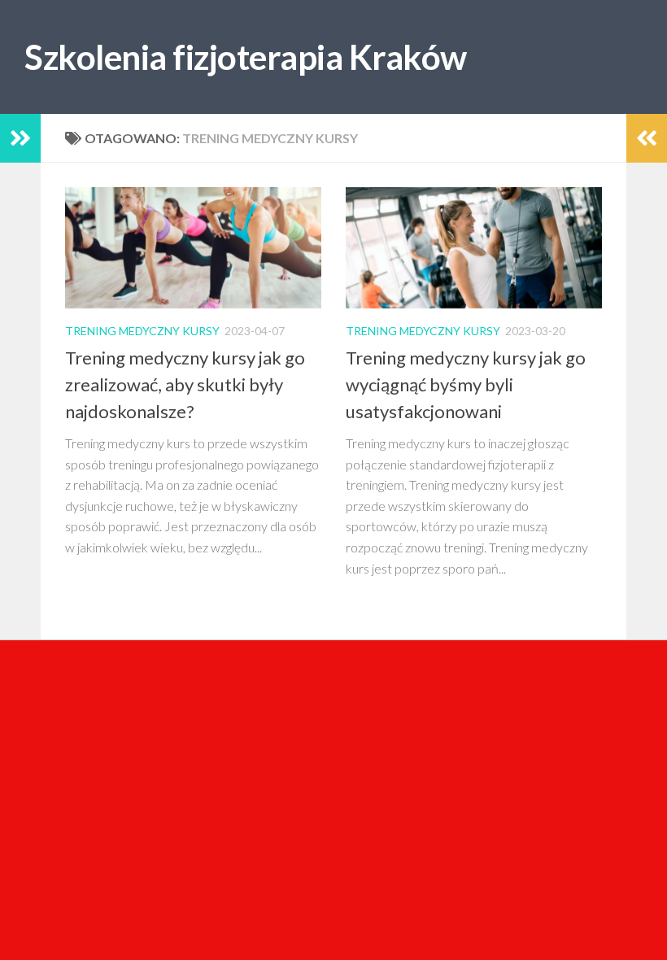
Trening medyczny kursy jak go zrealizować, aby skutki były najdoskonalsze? (185, 384)
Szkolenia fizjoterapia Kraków (245, 57)
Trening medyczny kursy (142, 331)
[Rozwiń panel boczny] (20, 138)
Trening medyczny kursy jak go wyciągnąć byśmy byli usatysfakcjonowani (466, 384)
